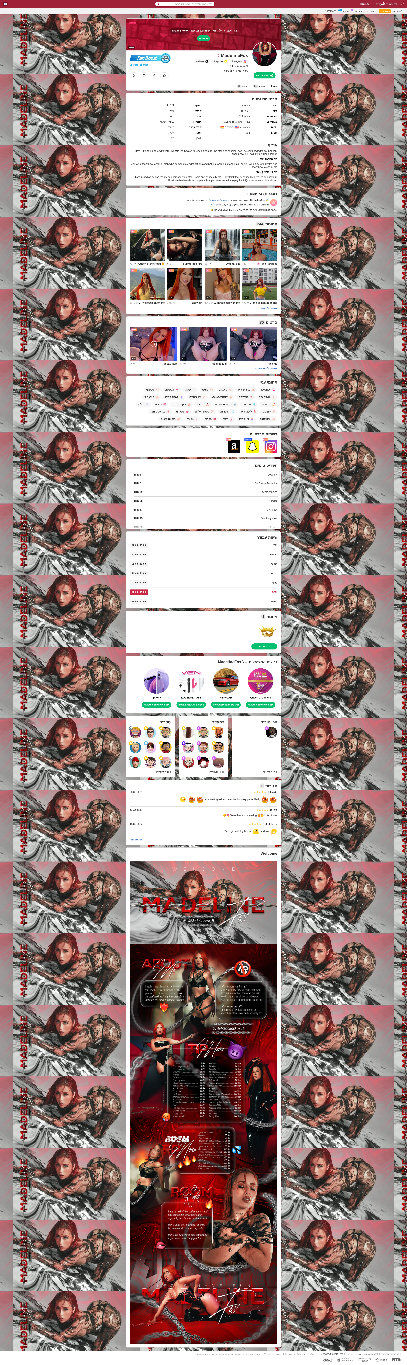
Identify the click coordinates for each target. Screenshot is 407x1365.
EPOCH (342, 1354)
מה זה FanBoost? (139, 64)
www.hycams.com (366, 1354)
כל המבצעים (358, 11)
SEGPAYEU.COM (330, 1354)
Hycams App (330, 11)
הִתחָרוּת (345, 11)
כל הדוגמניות (398, 11)
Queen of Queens (219, 200)
